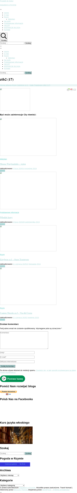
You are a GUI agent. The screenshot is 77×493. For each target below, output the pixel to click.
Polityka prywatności (61, 490)
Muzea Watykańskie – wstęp (13, 163)
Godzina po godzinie (11, 464)
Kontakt (7, 30)
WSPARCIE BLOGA (12, 28)
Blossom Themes (21, 490)
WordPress (46, 490)
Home (6, 13)
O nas (6, 15)
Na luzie (7, 21)
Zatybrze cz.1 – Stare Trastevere (14, 259)
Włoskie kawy (6, 217)
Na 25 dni (22, 464)
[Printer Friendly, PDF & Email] (71, 89)
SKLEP (7, 25)
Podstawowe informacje (13, 23)
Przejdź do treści (6, 1)
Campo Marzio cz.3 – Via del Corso (16, 312)
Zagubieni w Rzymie (8, 5)
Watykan (11, 19)
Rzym (6, 17)
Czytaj (2, 171)
